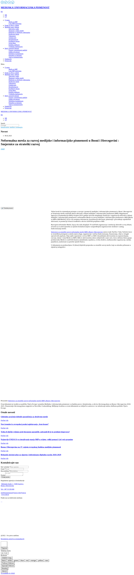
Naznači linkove (8, 566)
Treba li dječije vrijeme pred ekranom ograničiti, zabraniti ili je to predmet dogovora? (35, 432)
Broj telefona (5, 471)
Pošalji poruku (6, 477)
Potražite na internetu (15, 55)
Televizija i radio (14, 29)
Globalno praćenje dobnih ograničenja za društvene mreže (24, 417)
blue (22, 560)
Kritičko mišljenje (14, 45)
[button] (67, 64)
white (10, 560)
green (16, 560)
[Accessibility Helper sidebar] (4, 544)
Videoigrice (12, 36)
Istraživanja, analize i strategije (12, 127)
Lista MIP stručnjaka (15, 23)
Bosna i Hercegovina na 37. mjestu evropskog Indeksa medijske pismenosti (31, 447)
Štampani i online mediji (16, 31)
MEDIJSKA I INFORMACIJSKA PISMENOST (25, 7)
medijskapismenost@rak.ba (9, 493)
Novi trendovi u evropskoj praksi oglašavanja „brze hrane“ (25, 424)
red (27, 560)
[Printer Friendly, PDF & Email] (26, 235)
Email (3, 469)
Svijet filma (12, 43)
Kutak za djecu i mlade (12, 25)
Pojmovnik (8, 61)
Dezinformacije (13, 39)
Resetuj (5, 568)
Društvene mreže (14, 34)
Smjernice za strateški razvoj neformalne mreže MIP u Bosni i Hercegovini (77, 232)
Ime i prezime (5, 467)
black (4, 560)
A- (2, 553)
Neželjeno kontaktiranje (16, 54)
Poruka (3, 475)
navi (46, 560)
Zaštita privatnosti (14, 52)
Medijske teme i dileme (12, 27)
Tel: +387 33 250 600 (7, 489)
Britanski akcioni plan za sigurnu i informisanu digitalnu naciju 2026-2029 (31, 455)
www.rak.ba (5, 494)
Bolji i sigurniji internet (12, 48)
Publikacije (8, 59)
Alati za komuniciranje (16, 57)
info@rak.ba (22, 493)
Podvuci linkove (8, 563)
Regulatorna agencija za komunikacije (12, 539)
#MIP (3, 149)
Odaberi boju (7, 558)
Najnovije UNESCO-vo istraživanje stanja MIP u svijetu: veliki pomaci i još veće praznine (37, 439)
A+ (6, 553)
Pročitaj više (4, 420)
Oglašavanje (12, 38)
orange (33, 560)
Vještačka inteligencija (16, 46)
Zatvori (4, 548)
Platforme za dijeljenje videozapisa (19, 32)
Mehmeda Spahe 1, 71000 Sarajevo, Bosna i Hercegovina (12, 485)
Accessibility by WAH (8, 573)
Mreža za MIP (13, 22)
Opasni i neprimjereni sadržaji (18, 50)
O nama (7, 20)
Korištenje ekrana (14, 41)
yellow (40, 560)
